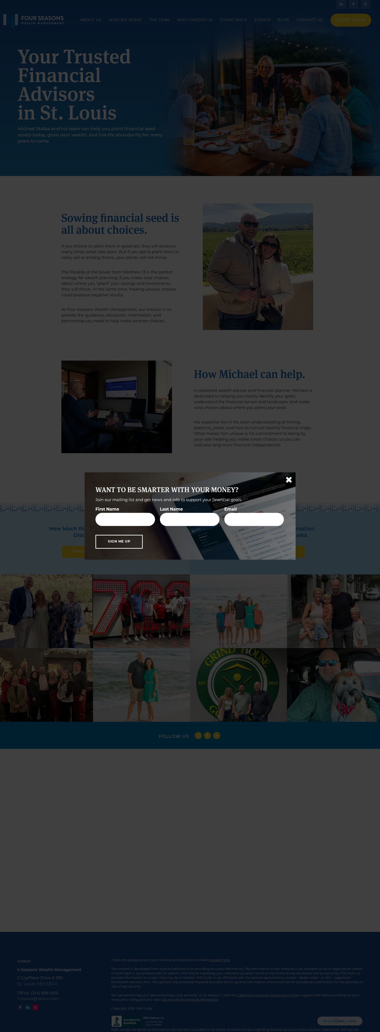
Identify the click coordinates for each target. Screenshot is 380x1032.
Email (230, 510)
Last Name (171, 510)
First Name (107, 510)
